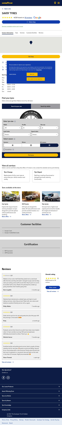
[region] (31, 72)
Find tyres (31, 155)
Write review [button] (52, 287)
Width (5, 124)
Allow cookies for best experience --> (36, 79)
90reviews (28, 17)
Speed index (34, 131)
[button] (58, 2)
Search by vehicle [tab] (45, 106)
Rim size (43, 124)
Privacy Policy (39, 69)
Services (22, 33)
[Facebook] (3, 377)
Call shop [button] (31, 56)
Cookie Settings (12, 74)
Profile (24, 124)
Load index (7, 131)
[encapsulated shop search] (55, 2)
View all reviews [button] (51, 291)
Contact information (7, 33)
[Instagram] (8, 377)
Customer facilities (31, 33)
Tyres (16, 33)
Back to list (8, 9)
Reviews (41, 33)
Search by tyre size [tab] (16, 106)
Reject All (32, 74)
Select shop (32, 22)
